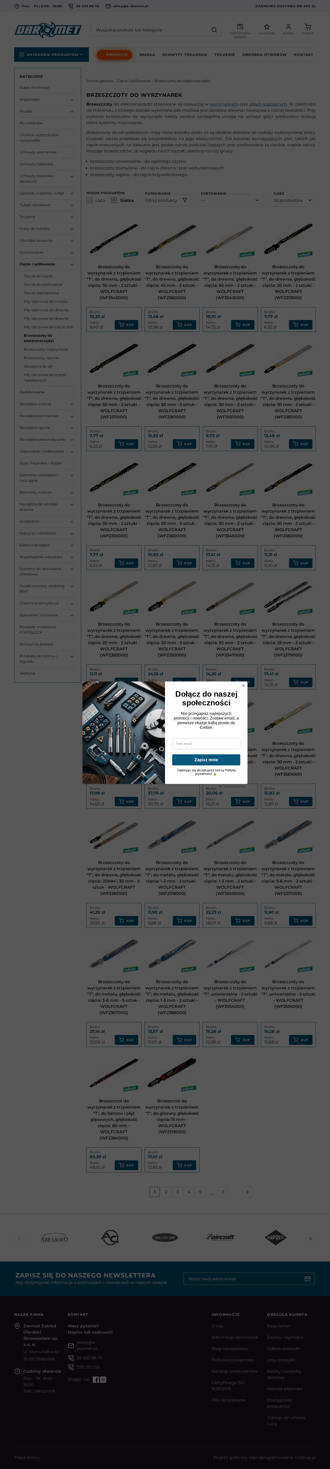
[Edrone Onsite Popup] (165, 734)
